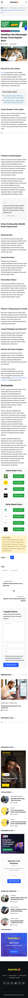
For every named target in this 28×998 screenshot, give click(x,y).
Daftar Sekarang (18, 476)
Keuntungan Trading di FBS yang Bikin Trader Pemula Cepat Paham (14, 97)
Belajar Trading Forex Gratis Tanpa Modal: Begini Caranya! (19, 911)
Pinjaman (13, 895)
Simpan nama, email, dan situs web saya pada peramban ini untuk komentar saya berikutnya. (14, 658)
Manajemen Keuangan (16, 796)
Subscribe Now (14, 881)
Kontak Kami (22, 975)
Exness (13, 808)
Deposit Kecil (14, 570)
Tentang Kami (12, 975)
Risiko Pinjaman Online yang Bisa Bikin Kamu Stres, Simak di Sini (19, 899)
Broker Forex (5, 570)
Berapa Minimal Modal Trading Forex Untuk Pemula (17, 922)
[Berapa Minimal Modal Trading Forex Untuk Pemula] (5, 922)
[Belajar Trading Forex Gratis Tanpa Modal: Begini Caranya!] (5, 910)
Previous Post (8, 581)
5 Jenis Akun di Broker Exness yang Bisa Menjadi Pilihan (18, 812)
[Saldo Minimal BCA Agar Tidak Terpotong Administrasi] (5, 799)
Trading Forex (13, 703)
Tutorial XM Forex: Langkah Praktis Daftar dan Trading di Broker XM (14, 101)
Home (4, 975)
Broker (3, 72)
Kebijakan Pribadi (14, 977)
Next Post (21, 596)
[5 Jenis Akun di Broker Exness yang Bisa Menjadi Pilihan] (5, 811)
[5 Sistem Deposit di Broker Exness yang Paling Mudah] (5, 823)
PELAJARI (14, 951)
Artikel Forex (14, 907)
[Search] (26, 2)
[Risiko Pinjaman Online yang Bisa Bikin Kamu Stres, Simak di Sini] (5, 898)
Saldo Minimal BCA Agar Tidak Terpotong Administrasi (18, 800)
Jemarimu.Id (21, 995)
